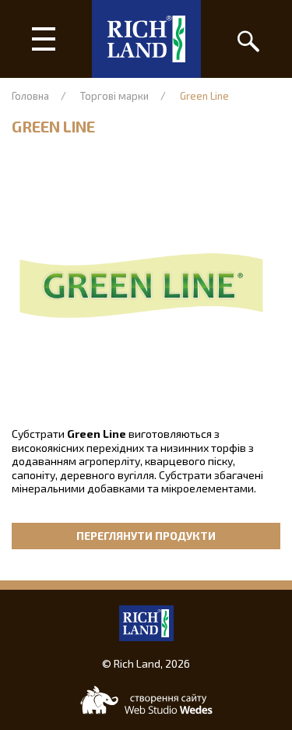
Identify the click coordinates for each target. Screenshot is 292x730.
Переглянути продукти (146, 535)
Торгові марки (114, 96)
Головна (30, 96)
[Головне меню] (44, 39)
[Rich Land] (146, 39)
